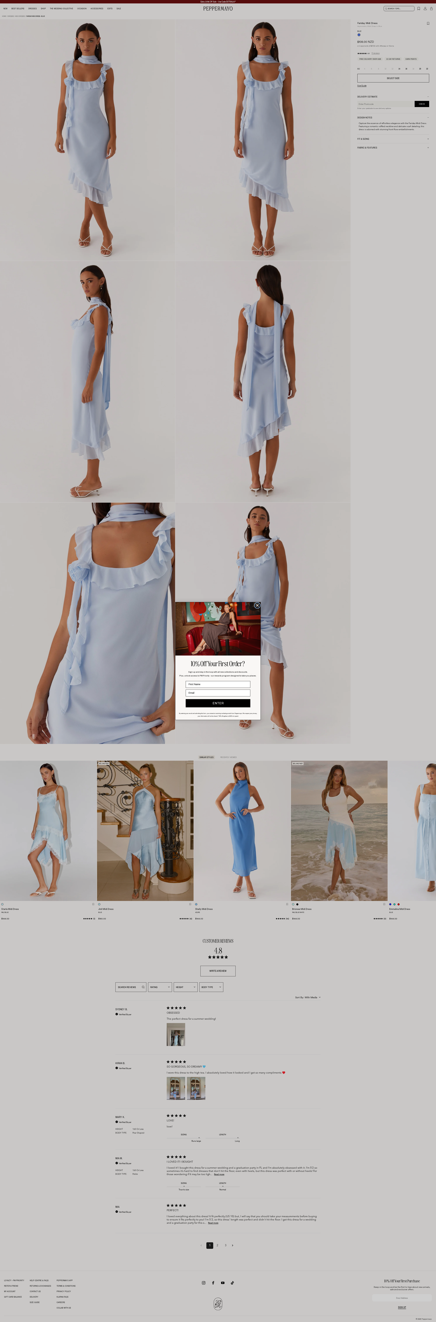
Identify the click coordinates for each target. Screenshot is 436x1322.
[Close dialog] (257, 605)
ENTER (218, 703)
